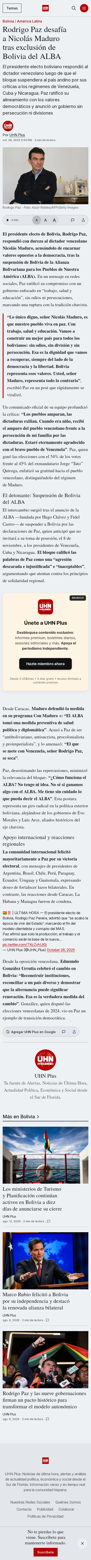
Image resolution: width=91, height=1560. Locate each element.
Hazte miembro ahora (45, 664)
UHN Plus (17, 135)
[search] (73, 8)
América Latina (29, 21)
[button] (45, 175)
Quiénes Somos (68, 1502)
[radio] (36, 220)
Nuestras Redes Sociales (30, 1502)
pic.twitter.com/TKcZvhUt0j (25, 944)
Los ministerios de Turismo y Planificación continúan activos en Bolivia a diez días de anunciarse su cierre (32, 1199)
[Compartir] (83, 220)
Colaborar (66, 1509)
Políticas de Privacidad (45, 1516)
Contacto (24, 1509)
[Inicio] (45, 8)
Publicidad (45, 1509)
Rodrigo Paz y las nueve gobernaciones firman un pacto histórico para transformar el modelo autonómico (44, 1400)
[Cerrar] (82, 1543)
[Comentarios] (73, 220)
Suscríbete (45, 1552)
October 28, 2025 (61, 950)
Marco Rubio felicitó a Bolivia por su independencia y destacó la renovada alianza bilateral (36, 1301)
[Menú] (84, 8)
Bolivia (8, 21)
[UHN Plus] (8, 126)
